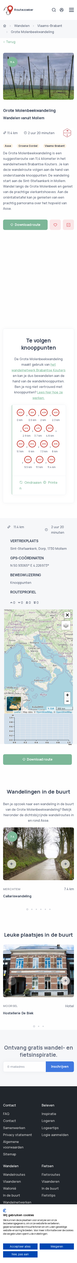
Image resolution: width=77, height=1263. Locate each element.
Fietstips (48, 1195)
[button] (67, 615)
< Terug (9, 42)
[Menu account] (62, 10)
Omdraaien (32, 482)
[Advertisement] (38, 277)
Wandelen (22, 25)
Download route (27, 224)
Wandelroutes (14, 1174)
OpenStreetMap (44, 711)
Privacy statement (17, 1135)
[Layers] (65, 625)
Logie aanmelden (55, 1135)
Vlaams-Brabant (49, 25)
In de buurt (11, 1195)
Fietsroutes (51, 1174)
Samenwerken (14, 1128)
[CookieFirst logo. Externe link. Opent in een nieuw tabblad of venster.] (4, 1210)
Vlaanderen (12, 1181)
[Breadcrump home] (4, 26)
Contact (9, 1120)
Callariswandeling (17, 896)
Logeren (48, 1120)
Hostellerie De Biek (18, 1013)
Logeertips (50, 1128)
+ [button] (67, 695)
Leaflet (17, 711)
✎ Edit (51, 708)
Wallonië (9, 1188)
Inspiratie (49, 1114)
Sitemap (9, 1154)
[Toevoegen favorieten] (55, 225)
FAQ (6, 1114)
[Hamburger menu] (71, 10)
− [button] (67, 701)
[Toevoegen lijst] (68, 225)
